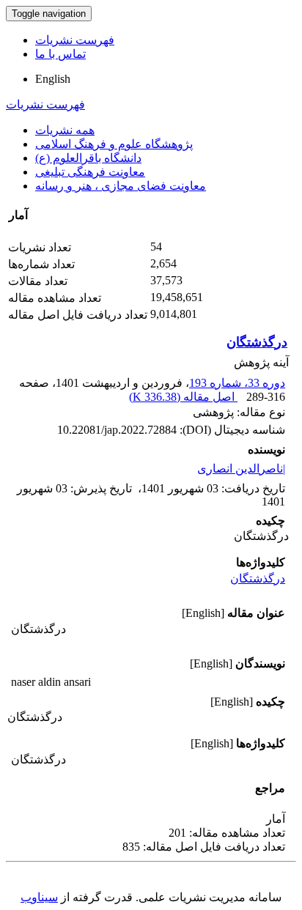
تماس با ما (60, 54)
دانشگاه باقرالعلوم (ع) (88, 158)
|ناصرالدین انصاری (241, 468)
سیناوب (39, 897)
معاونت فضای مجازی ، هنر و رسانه (120, 186)
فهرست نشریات (74, 40)
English (52, 79)
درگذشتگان (256, 342)
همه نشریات (65, 130)
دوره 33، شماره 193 (237, 383)
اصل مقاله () (183, 397)
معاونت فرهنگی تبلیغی (90, 172)
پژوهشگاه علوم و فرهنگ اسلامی (114, 144)
